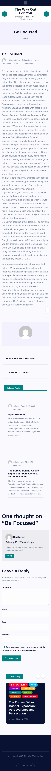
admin (16, 406)
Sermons (16, 703)
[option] (26, 703)
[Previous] (38, 676)
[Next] (43, 676)
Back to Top (27, 766)
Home (25, 38)
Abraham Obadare (21, 696)
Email (5, 622)
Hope (36, 60)
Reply (9, 556)
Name (5, 609)
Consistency (14, 60)
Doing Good (27, 60)
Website (6, 634)
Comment (7, 587)
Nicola (16, 537)
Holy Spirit (17, 700)
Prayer (30, 700)
